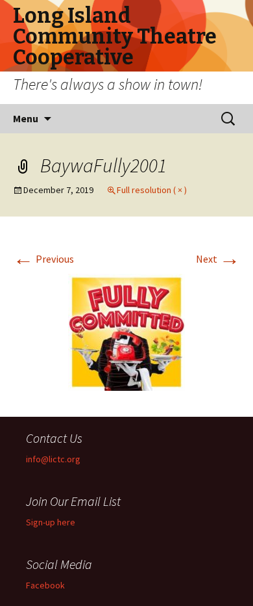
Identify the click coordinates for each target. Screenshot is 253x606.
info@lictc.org (53, 459)
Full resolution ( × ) (152, 190)
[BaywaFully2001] (126, 330)
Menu (25, 118)
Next (218, 258)
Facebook (45, 585)
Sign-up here (50, 522)
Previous (43, 258)
